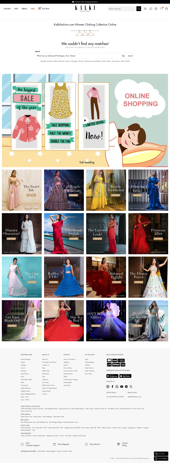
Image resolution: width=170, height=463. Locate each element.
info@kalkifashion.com (134, 396)
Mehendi (139, 427)
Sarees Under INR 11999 (55, 427)
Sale (33, 430)
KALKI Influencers (26, 388)
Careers (44, 394)
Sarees (67, 61)
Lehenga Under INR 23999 (72, 427)
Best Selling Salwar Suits (28, 422)
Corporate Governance (49, 362)
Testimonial (45, 373)
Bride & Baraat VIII (126, 408)
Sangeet (145, 427)
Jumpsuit (124, 427)
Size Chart (68, 435)
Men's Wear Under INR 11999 (91, 427)
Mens (109, 61)
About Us (45, 359)
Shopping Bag (89, 362)
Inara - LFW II (25, 399)
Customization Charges (71, 379)
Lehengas (74, 61)
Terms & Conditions (69, 359)
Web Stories (46, 371)
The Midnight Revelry (51, 408)
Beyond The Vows (38, 408)
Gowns (81, 61)
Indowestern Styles (26, 379)
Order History (89, 368)
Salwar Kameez (59, 61)
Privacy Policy (68, 368)
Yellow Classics (106, 427)
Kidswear (88, 61)
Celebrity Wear (25, 391)
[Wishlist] (161, 8)
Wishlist (87, 365)
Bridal (127, 61)
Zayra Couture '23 (26, 411)
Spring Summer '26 (64, 408)
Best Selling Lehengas (55, 422)
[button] (124, 8)
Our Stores (45, 382)
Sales (122, 61)
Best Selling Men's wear (70, 422)
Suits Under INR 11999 (39, 427)
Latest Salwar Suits (26, 416)
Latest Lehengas (47, 416)
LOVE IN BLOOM (26, 408)
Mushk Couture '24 (100, 408)
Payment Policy (68, 373)
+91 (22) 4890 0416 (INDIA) (115, 396)
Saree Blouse (96, 61)
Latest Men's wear (58, 416)
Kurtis (104, 61)
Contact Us (45, 365)
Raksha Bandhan (26, 427)
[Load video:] (85, 120)
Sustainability (68, 382)
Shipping (66, 362)
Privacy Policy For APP (70, 371)
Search (37, 51)
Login (86, 359)
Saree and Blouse (26, 435)
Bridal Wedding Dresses (28, 394)
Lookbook (45, 379)
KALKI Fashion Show (48, 385)
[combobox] (80, 56)
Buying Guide (46, 391)
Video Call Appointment (49, 388)
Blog (43, 368)
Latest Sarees (37, 416)
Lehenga (23, 365)
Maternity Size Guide (79, 435)
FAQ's (65, 376)
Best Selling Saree (42, 422)
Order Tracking (89, 371)
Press (43, 376)
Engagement (132, 427)
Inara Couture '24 (138, 408)
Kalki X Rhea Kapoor (77, 408)
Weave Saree (117, 427)
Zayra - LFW (24, 397)
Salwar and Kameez (39, 435)
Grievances (67, 385)
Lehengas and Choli (52, 435)
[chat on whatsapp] (150, 8)
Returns (66, 365)
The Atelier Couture (113, 408)
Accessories (116, 61)
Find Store (45, 9)
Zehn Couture (89, 408)
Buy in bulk (88, 373)
